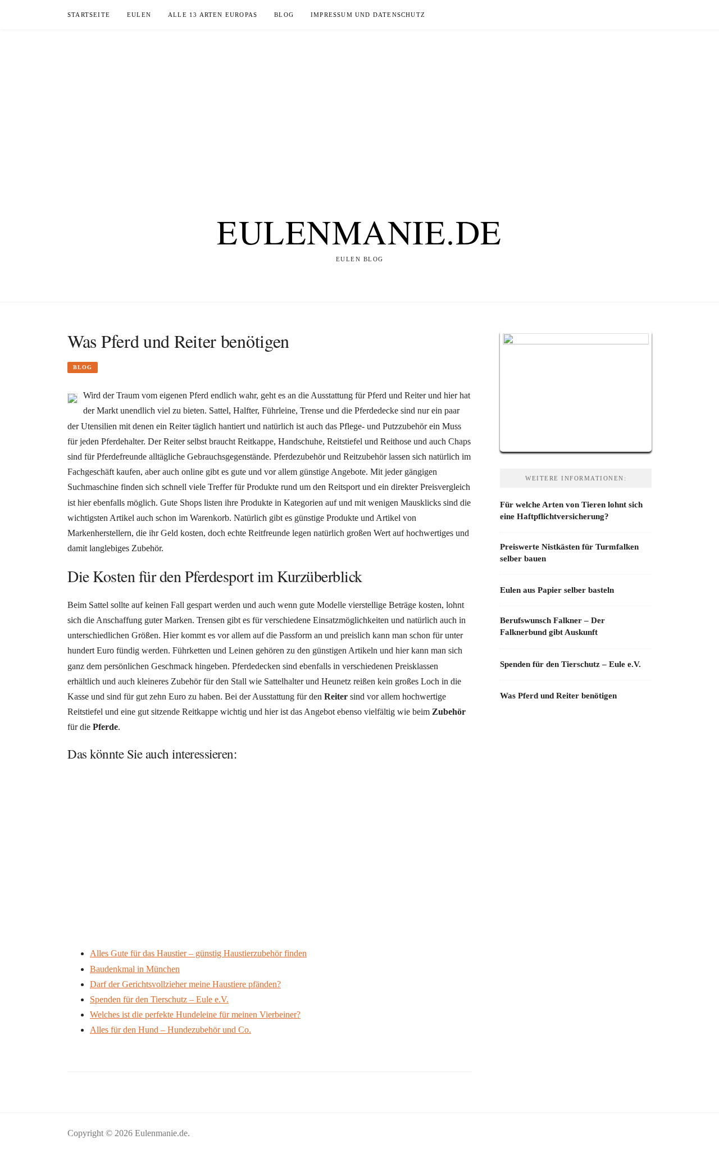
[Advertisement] (359, 108)
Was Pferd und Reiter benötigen (558, 695)
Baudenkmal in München (135, 969)
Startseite (88, 14)
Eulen (139, 14)
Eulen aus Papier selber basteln (557, 589)
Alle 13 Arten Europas (212, 14)
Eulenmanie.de (359, 231)
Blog (284, 14)
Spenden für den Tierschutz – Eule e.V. (159, 999)
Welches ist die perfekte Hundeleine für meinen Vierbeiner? (195, 1014)
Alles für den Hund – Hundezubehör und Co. (170, 1029)
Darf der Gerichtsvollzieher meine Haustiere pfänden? (185, 984)
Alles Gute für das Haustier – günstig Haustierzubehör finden (198, 953)
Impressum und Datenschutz (368, 14)
